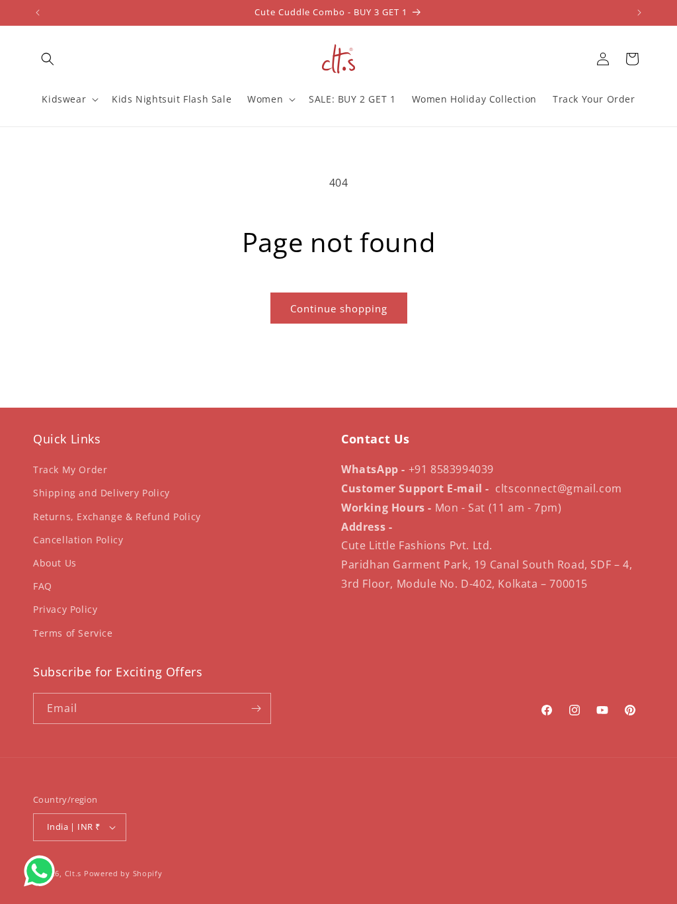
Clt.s (73, 873)
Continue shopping (338, 308)
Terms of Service (73, 633)
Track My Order (70, 469)
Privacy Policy (65, 609)
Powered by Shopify (123, 873)
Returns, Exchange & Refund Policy (117, 516)
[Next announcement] (639, 12)
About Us (55, 563)
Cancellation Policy (78, 539)
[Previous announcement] (37, 12)
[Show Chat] (42, 871)
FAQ (42, 586)
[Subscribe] (255, 708)
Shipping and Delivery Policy (101, 492)
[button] (47, 58)
